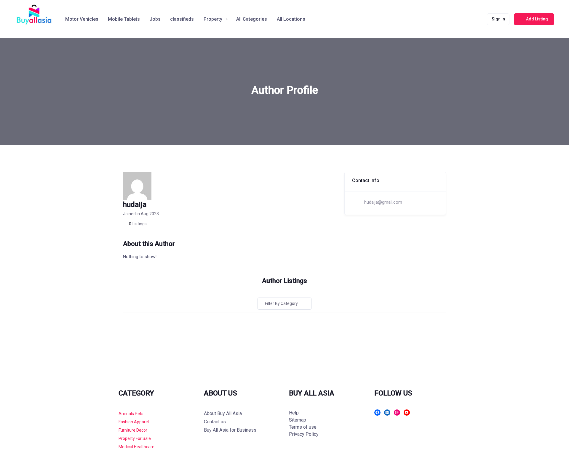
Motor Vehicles (81, 19)
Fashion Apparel (134, 421)
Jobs (155, 19)
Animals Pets (131, 413)
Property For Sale (135, 438)
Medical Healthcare (136, 446)
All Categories (251, 19)
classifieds (182, 19)
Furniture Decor (133, 430)
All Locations (291, 19)
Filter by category (281, 303)
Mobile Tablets (124, 19)
